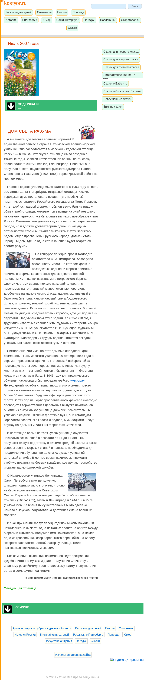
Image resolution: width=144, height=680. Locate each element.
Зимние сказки (112, 106)
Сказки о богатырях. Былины (122, 91)
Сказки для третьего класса (121, 67)
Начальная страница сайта (73, 654)
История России (25, 634)
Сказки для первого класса (121, 51)
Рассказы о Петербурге (88, 634)
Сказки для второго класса (120, 59)
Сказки (72, 27)
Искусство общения (59, 641)
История (11, 19)
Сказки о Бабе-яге (115, 83)
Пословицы (107, 19)
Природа (78, 12)
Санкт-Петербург (67, 19)
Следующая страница (20, 588)
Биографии (29, 19)
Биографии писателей (54, 634)
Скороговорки (130, 19)
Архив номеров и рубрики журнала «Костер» (41, 628)
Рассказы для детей (18, 12)
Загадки (89, 19)
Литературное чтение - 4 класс (119, 76)
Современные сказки (117, 99)
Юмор (47, 19)
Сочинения (44, 12)
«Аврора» (77, 380)
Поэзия (62, 12)
